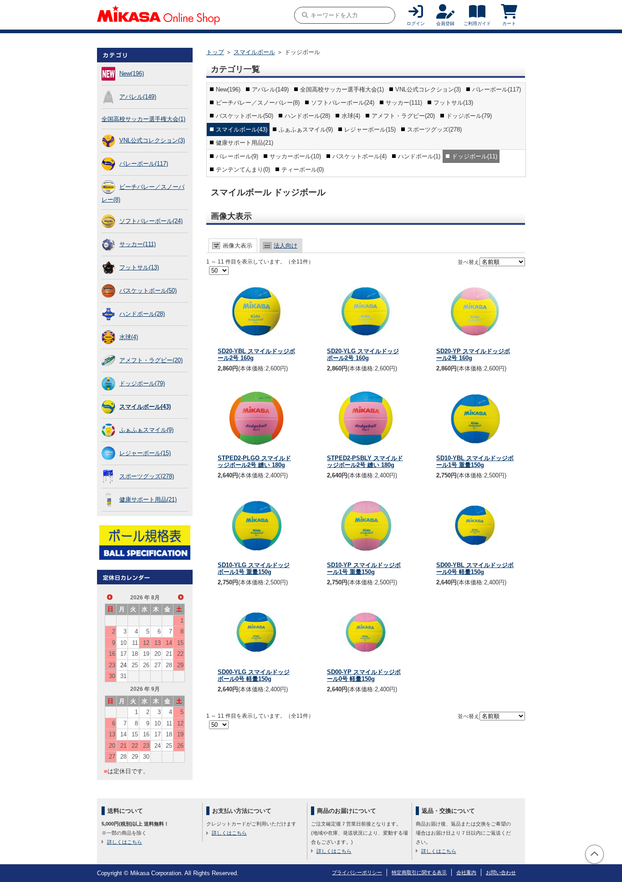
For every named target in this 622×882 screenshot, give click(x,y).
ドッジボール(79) (142, 383)
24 (123, 665)
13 (157, 642)
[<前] (110, 597)
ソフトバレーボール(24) (151, 221)
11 (135, 642)
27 (157, 665)
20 (157, 653)
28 (169, 665)
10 (123, 642)
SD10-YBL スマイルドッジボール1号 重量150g (475, 462)
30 (112, 676)
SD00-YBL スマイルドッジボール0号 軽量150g (475, 569)
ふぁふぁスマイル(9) (146, 429)
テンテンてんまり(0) (243, 169)
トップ (215, 52)
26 (146, 665)
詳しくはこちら (124, 842)
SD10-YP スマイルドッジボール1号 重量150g (364, 569)
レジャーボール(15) (145, 453)
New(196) (131, 73)
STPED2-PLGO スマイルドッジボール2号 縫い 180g (254, 462)
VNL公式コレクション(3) (152, 140)
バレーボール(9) (237, 156)
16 (112, 653)
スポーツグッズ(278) (146, 476)
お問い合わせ (501, 872)
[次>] (181, 597)
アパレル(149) (137, 96)
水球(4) (128, 337)
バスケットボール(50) (148, 290)
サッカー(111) (137, 244)
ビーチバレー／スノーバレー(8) (258, 102)
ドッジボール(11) (474, 156)
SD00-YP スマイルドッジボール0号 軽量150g (364, 676)
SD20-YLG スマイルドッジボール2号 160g (363, 355)
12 (146, 642)
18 (135, 653)
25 (135, 665)
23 (112, 665)
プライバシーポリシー (357, 872)
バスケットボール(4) (359, 156)
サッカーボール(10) (295, 156)
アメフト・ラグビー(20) (151, 360)
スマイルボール (254, 52)
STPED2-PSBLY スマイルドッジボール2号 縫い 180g (365, 462)
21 (169, 653)
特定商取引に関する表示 (419, 872)
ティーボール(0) (302, 169)
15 (180, 642)
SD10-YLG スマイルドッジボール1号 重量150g (254, 569)
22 (180, 653)
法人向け (285, 245)
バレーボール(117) (143, 163)
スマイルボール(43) (145, 406)
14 (169, 642)
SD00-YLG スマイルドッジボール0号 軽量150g (254, 676)
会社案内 (466, 872)
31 (123, 676)
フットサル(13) (139, 267)
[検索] (305, 15)
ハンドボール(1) (419, 156)
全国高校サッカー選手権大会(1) (143, 119)
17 (123, 653)
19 (146, 653)
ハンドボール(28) (142, 313)
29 (180, 665)
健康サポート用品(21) (148, 499)
